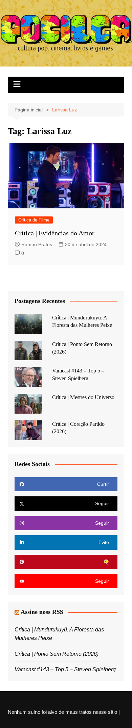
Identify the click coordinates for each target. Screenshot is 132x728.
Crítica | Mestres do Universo (83, 397)
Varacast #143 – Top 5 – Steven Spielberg (65, 669)
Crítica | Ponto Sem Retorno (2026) (56, 654)
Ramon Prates (36, 244)
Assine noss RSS (42, 611)
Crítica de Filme (33, 220)
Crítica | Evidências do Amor (54, 233)
